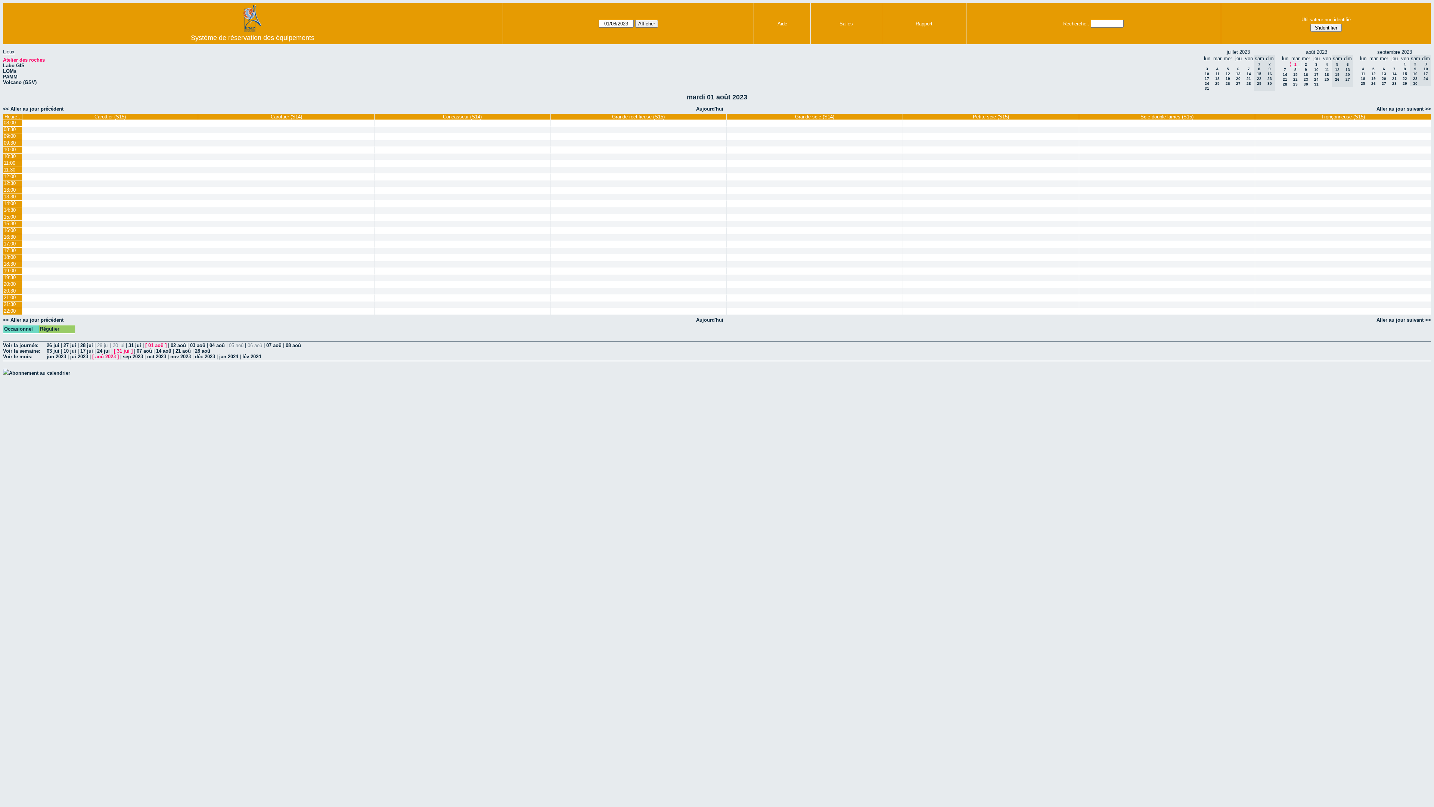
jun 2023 (56, 356)
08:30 (10, 129)
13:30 (10, 197)
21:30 (10, 304)
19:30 (10, 277)
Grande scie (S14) (814, 117)
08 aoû (293, 345)
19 (1228, 79)
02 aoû (178, 345)
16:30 (10, 237)
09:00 (10, 136)
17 (1207, 79)
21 (1249, 79)
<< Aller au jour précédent (33, 109)
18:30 (10, 264)
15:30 (10, 223)
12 (1228, 74)
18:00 (10, 257)
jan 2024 (228, 356)
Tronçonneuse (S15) (1343, 117)
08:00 (10, 123)
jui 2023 (79, 356)
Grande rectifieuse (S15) (638, 117)
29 (1295, 84)
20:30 (10, 291)
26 (1228, 83)
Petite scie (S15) (991, 117)
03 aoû (197, 345)
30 (1306, 84)
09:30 (10, 143)
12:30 (10, 183)
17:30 (10, 250)
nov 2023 (180, 356)
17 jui (86, 351)
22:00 (10, 311)
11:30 (9, 170)
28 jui (86, 345)
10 (1207, 74)
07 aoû (274, 345)
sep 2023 (133, 356)
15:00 (10, 217)
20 (1238, 79)
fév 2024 (251, 356)
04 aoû (217, 345)
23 (1306, 79)
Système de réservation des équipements (252, 37)
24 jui (103, 351)
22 (1295, 79)
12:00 (10, 176)
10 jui (69, 351)
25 (1217, 83)
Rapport (924, 24)
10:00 (10, 149)
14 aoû (163, 351)
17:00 (10, 244)
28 (1249, 83)
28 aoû (202, 351)
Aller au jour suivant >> (1403, 109)
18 (1217, 79)
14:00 (10, 203)
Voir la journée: (20, 345)
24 (1207, 83)
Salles (846, 24)
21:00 (10, 297)
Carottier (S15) (110, 117)
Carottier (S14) (286, 117)
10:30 (10, 156)
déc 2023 (205, 356)
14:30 (10, 210)
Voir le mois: (17, 356)
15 (1295, 74)
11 (1218, 74)
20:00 (10, 284)
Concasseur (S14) (462, 117)
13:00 (10, 190)
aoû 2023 (105, 356)
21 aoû (183, 351)
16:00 (10, 230)
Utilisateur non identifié (1326, 19)
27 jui (69, 345)
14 (1249, 74)
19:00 (10, 270)
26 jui (53, 345)
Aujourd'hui (709, 109)
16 (1306, 74)
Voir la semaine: (21, 351)
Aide (782, 24)
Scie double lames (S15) (1167, 117)
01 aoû (156, 345)
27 (1238, 83)
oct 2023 (156, 356)
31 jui (134, 345)
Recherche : (1076, 24)
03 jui (53, 351)
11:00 (9, 163)
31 (1207, 88)
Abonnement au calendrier (39, 373)
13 (1238, 74)
